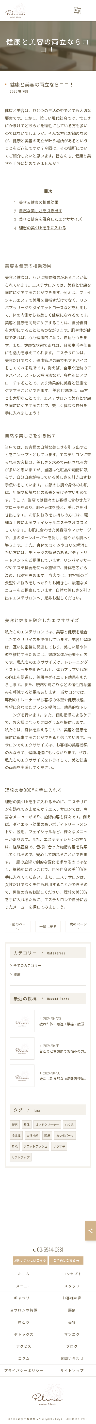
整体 (27, 1124)
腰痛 (17, 974)
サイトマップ (72, 1370)
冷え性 (16, 1135)
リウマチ (59, 1146)
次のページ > (78, 926)
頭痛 (47, 1135)
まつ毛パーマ (65, 1135)
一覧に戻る (48, 926)
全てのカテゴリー (27, 965)
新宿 (15, 1124)
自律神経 (32, 1135)
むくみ (69, 1124)
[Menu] (88, 10)
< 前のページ (18, 926)
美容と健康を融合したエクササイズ (50, 219)
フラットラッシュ (35, 1146)
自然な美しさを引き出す (40, 210)
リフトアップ (21, 1157)
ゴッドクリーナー (47, 1124)
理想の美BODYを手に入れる (42, 228)
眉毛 (15, 1146)
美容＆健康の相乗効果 (38, 202)
